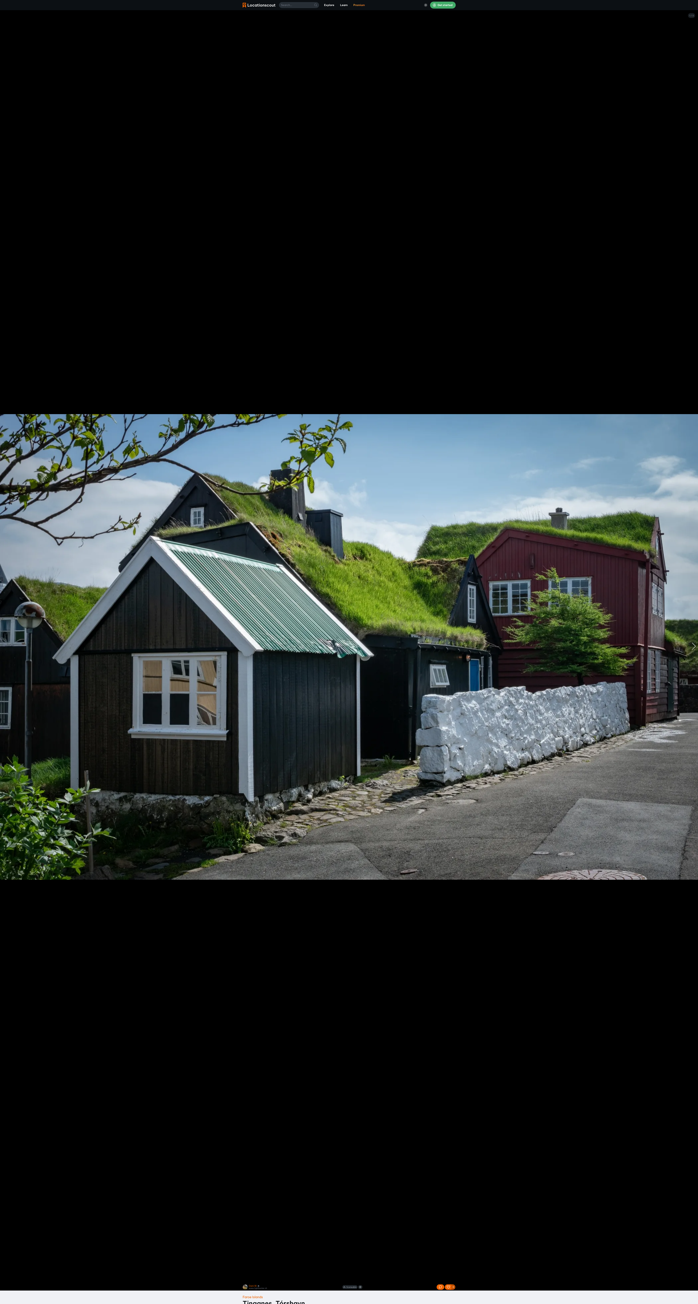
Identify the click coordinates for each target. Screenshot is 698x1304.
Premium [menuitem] (359, 5)
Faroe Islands (253, 1297)
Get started (445, 5)
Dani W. (253, 1286)
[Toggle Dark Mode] (425, 5)
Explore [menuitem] (329, 5)
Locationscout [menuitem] (259, 5)
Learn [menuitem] (344, 5)
